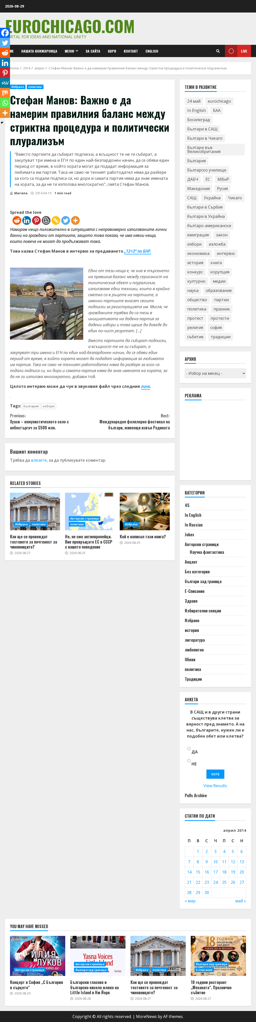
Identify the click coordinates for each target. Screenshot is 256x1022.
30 (206, 892)
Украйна (212, 198)
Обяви (190, 659)
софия (216, 327)
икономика (198, 253)
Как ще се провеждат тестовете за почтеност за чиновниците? (35, 511)
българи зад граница (203, 581)
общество (197, 299)
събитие (195, 336)
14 (189, 872)
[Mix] (5, 93)
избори (48, 406)
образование (219, 290)
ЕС (208, 179)
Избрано (18, 87)
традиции (220, 336)
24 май (193, 101)
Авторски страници (84, 518)
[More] (75, 220)
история (195, 262)
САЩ (191, 198)
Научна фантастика (207, 552)
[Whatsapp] (5, 103)
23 (206, 882)
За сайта (93, 51)
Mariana (21, 193)
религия (195, 327)
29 (198, 892)
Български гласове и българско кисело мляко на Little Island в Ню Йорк (98, 956)
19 (233, 872)
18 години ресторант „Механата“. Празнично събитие (218, 956)
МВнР (223, 179)
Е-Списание (194, 591)
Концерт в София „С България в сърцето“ (37, 956)
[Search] (218, 51)
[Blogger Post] (46, 220)
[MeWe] (5, 83)
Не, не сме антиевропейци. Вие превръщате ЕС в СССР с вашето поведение (90, 511)
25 (224, 882)
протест (195, 318)
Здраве (191, 601)
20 (242, 872)
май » (240, 901)
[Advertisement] (220, 442)
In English (196, 110)
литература (195, 640)
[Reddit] (16, 220)
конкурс (195, 272)
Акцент (191, 562)
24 (215, 882)
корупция (219, 272)
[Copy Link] (56, 220)
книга (216, 262)
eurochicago (219, 101)
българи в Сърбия (204, 207)
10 (215, 862)
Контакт (131, 51)
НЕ (194, 764)
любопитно (194, 650)
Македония (198, 188)
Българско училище (206, 170)
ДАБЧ (192, 179)
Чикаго (235, 198)
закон (222, 235)
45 (187, 505)
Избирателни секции (203, 611)
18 (224, 872)
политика (35, 87)
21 (189, 882)
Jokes (189, 535)
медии (219, 281)
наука (192, 290)
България (31, 406)
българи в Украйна (206, 216)
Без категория (197, 572)
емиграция (198, 235)
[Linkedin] (26, 220)
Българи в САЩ (202, 129)
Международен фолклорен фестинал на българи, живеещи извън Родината (135, 422)
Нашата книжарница (39, 51)
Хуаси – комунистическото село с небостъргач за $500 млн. (39, 422)
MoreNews (146, 1016)
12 (233, 862)
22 (198, 882)
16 (206, 872)
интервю (226, 253)
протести (219, 318)
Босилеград (198, 119)
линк (145, 386)
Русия (222, 188)
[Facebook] (5, 33)
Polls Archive (196, 795)
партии (221, 299)
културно (196, 281)
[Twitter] (65, 220)
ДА (195, 752)
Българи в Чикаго (204, 138)
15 (198, 872)
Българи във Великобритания (203, 149)
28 (189, 892)
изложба (217, 244)
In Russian (193, 525)
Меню (69, 51)
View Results (215, 785)
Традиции (193, 679)
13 (242, 862)
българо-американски (209, 225)
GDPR (112, 51)
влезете (39, 460)
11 (224, 862)
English (152, 51)
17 (215, 872)
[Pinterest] (36, 220)
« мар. (190, 901)
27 (242, 882)
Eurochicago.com (70, 26)
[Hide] (2, 123)
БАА (216, 110)
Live (244, 51)
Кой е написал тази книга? (145, 511)
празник (222, 309)
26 (233, 882)
